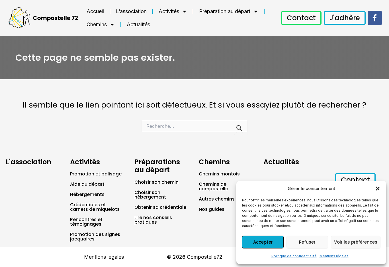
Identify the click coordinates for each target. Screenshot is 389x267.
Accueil (95, 11)
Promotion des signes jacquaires (95, 236)
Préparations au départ (157, 166)
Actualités (138, 24)
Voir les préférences (355, 242)
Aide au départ (87, 184)
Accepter (263, 242)
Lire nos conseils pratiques (153, 219)
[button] (377, 188)
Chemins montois (219, 174)
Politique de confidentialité (294, 256)
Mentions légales (334, 256)
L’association (131, 11)
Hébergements (87, 194)
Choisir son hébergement (150, 194)
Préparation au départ (224, 11)
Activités (169, 11)
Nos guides (211, 209)
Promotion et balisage (96, 174)
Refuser (307, 242)
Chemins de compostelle (213, 186)
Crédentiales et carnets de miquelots (95, 207)
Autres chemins (217, 199)
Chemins (97, 24)
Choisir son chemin (156, 182)
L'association (28, 162)
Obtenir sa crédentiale (160, 207)
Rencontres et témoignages (86, 221)
